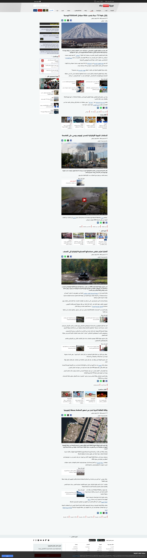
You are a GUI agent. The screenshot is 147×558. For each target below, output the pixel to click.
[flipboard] (46, 540)
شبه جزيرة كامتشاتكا (100, 102)
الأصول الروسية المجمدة (97, 306)
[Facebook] (71, 20)
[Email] (62, 20)
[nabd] (48, 540)
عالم (92, 10)
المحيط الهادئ (96, 105)
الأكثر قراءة (103, 115)
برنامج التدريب (111, 550)
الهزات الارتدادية (81, 70)
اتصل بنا (112, 546)
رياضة (86, 10)
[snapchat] (43, 540)
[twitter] (38, 540)
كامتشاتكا (89, 63)
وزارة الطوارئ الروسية (98, 63)
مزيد (57, 10)
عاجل (44, 10)
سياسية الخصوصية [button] (76, 555)
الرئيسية (112, 10)
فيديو (63, 10)
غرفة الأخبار (75, 546)
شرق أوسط (98, 10)
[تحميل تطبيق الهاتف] (96, 540)
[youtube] (41, 540)
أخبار (106, 10)
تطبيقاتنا (100, 546)
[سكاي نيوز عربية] (106, 6)
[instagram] (36, 540)
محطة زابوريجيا (100, 462)
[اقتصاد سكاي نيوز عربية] (51, 10)
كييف (102, 217)
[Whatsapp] (65, 20)
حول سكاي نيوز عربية (110, 548)
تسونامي (78, 55)
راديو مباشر (100, 548)
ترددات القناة (99, 550)
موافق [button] (7, 556)
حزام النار (91, 102)
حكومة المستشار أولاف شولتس (90, 293)
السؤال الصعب (75, 548)
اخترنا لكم (103, 231)
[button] (40, 10)
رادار (77, 550)
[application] (84, 200)
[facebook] (33, 540)
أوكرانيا (74, 217)
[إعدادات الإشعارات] (47, 10)
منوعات (68, 10)
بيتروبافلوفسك (68, 58)
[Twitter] (68, 20)
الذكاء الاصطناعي (78, 10)
